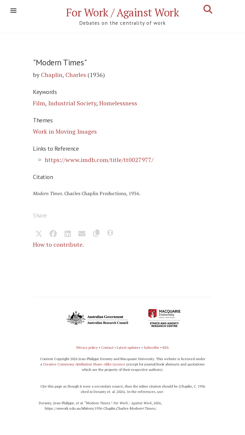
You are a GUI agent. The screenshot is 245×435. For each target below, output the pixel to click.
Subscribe (151, 347)
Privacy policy (87, 347)
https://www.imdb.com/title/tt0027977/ (99, 160)
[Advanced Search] (207, 9)
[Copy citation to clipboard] (96, 234)
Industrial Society (72, 103)
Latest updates (128, 347)
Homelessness (118, 103)
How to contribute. (58, 244)
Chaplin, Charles (63, 75)
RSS (166, 347)
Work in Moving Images (65, 131)
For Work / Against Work (122, 12)
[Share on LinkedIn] (68, 234)
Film (39, 103)
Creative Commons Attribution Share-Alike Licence (84, 364)
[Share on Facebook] (53, 234)
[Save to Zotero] (111, 234)
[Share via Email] (82, 234)
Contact (107, 347)
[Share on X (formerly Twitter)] (39, 234)
